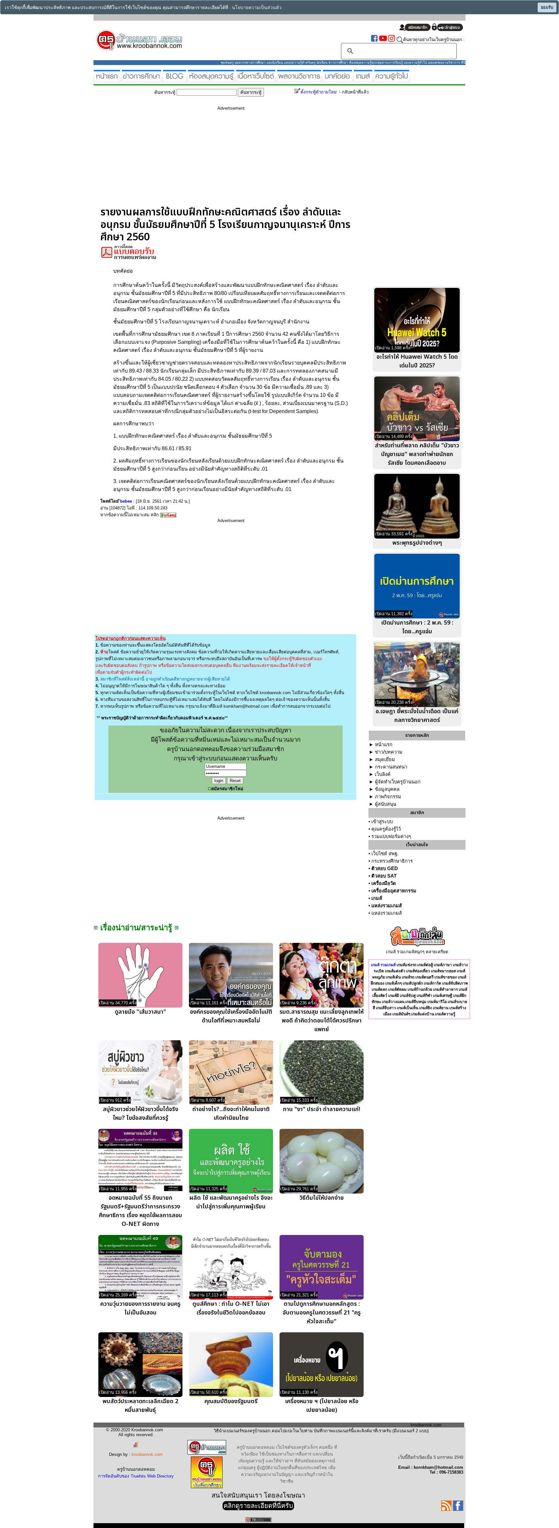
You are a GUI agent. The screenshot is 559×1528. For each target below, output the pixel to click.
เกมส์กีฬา (424, 995)
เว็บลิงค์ (382, 774)
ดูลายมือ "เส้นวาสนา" (140, 1012)
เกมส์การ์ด (432, 983)
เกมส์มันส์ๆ (401, 1014)
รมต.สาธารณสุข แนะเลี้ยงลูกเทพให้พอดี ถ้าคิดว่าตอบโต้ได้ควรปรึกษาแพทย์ (322, 1021)
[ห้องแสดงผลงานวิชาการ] (299, 79)
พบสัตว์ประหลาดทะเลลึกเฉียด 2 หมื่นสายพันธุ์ (140, 1405)
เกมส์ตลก (379, 989)
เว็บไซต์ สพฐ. (385, 853)
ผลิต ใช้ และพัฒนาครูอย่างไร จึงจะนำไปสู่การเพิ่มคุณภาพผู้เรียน (231, 1202)
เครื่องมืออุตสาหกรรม (393, 890)
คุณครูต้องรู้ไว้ (386, 829)
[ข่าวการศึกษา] (141, 79)
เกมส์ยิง (425, 1008)
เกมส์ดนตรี (424, 977)
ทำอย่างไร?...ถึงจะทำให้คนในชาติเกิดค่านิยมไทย (231, 1113)
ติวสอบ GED (384, 868)
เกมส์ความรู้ (445, 1014)
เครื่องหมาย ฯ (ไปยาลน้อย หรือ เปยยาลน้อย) (321, 1405)
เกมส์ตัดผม (397, 989)
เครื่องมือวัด (383, 883)
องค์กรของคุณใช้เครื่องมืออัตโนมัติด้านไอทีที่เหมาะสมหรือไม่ (231, 1016)
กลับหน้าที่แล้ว (355, 92)
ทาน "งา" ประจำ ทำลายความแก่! (321, 1109)
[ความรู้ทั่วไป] (392, 79)
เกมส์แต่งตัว (395, 971)
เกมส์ (376, 898)
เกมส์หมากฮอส (443, 971)
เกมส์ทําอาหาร (445, 989)
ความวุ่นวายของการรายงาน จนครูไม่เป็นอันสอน (140, 1308)
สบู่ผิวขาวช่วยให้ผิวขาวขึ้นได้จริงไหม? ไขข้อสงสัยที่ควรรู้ (140, 1113)
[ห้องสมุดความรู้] (211, 79)
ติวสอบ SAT (384, 876)
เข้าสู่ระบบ (382, 821)
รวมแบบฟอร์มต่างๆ (391, 836)
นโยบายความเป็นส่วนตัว (256, 7)
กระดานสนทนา (391, 766)
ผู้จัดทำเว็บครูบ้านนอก (398, 781)
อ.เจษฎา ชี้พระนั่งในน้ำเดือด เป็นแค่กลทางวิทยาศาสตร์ (417, 716)
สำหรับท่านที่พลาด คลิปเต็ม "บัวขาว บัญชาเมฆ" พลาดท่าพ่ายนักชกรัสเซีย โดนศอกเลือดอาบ (417, 454)
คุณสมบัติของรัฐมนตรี (231, 1401)
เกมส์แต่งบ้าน (422, 1014)
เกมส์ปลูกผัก (413, 983)
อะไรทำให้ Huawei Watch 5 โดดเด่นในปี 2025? (417, 361)
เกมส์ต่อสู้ (425, 965)
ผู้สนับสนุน (385, 804)
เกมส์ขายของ (445, 977)
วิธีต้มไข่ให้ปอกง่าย (322, 1198)
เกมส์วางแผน (393, 1001)
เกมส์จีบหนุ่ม (415, 1001)
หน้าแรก (383, 744)
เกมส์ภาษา (443, 965)
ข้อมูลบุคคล (387, 789)
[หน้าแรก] (106, 79)
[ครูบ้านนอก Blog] (174, 79)
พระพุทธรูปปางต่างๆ (417, 543)
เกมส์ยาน (440, 1008)
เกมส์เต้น (393, 977)
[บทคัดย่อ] (337, 79)
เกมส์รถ (408, 977)
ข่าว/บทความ (388, 752)
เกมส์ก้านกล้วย (420, 989)
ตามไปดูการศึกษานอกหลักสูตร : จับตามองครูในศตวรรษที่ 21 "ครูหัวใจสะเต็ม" (322, 1313)
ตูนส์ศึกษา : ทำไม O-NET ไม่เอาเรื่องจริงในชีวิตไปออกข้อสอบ (230, 1308)
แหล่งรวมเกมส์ (386, 905)
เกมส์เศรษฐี (442, 995)
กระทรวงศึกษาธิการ (392, 861)
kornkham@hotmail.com (246, 706)
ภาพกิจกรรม (388, 796)
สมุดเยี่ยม (385, 759)
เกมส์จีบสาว (386, 1008)
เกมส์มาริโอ (437, 1001)
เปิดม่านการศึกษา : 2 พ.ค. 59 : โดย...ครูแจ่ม (417, 627)
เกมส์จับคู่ (408, 995)
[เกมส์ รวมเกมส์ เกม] (363, 79)
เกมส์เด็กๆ (393, 983)
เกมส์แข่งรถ (406, 965)
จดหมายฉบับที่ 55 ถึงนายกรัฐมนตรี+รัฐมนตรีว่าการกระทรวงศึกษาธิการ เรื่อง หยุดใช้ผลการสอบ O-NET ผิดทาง (140, 1211)
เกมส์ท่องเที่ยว (418, 971)
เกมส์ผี (393, 995)
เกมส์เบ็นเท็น (407, 1008)
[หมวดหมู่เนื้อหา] (256, 79)
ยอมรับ (547, 7)
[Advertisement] (230, 160)
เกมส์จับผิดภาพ (455, 983)
